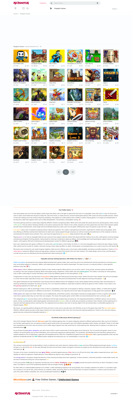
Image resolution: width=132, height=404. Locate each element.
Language (113, 393)
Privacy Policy (45, 390)
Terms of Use (36, 390)
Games (114, 9)
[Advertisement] (66, 30)
